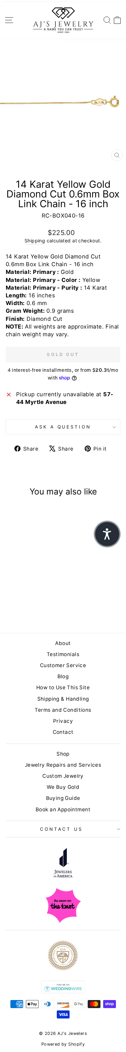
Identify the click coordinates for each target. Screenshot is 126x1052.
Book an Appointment (63, 809)
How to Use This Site (63, 687)
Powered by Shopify (63, 1044)
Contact (63, 732)
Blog (63, 676)
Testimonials (63, 654)
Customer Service (63, 665)
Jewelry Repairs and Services (63, 765)
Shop (63, 754)
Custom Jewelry (63, 776)
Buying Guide (63, 798)
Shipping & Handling (63, 699)
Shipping (35, 240)
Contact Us (61, 829)
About (63, 643)
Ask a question (63, 426)
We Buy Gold (63, 787)
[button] (107, 534)
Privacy (63, 721)
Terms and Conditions (63, 710)
